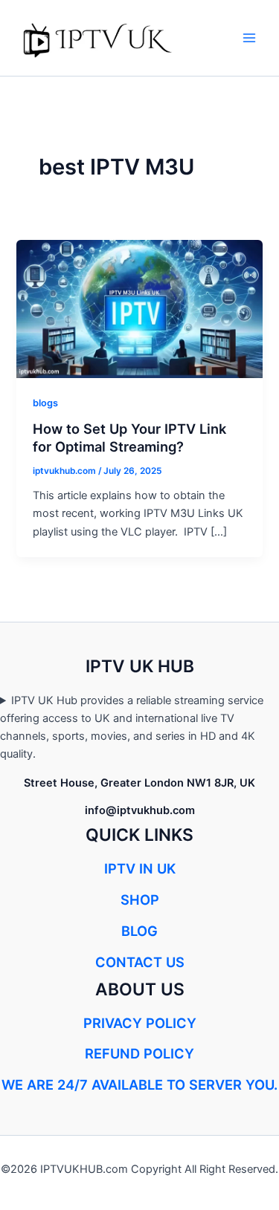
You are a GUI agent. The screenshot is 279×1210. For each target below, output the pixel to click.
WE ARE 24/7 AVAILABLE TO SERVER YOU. (139, 1084)
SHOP (140, 899)
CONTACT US (140, 962)
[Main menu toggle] (249, 38)
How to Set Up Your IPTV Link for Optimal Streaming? (129, 437)
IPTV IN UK (140, 868)
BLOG (139, 931)
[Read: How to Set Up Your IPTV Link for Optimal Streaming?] (139, 308)
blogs (45, 403)
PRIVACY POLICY (139, 1023)
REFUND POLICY (139, 1053)
